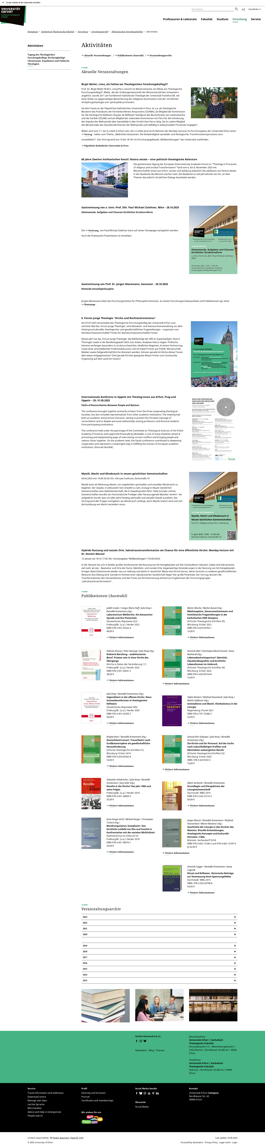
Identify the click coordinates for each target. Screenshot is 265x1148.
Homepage (33, 31)
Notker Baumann (61, 1137)
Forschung (240, 19)
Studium (222, 19)
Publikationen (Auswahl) (130, 55)
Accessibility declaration (192, 1142)
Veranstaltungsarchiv (160, 55)
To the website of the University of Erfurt (23, 2)
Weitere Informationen (121, 637)
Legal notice (225, 1142)
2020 (85, 934)
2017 (85, 957)
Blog (151, 1050)
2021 (85, 928)
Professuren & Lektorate (180, 19)
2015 (85, 968)
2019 (85, 945)
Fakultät (207, 19)
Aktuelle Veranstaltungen (97, 55)
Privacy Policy (211, 1142)
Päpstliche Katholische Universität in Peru (106, 145)
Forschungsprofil (99, 31)
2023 (85, 916)
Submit (236, 9)
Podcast (160, 1050)
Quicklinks (254, 9)
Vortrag (88, 134)
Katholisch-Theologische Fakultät (57, 31)
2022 (85, 922)
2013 (85, 980)
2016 (85, 963)
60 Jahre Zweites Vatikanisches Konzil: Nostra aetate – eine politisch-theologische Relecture (139, 159)
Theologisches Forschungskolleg (127, 31)
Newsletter (141, 1050)
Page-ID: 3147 (77, 1137)
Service (256, 19)
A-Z (243, 9)
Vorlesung (93, 230)
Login (234, 1142)
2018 (85, 951)
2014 (85, 974)
